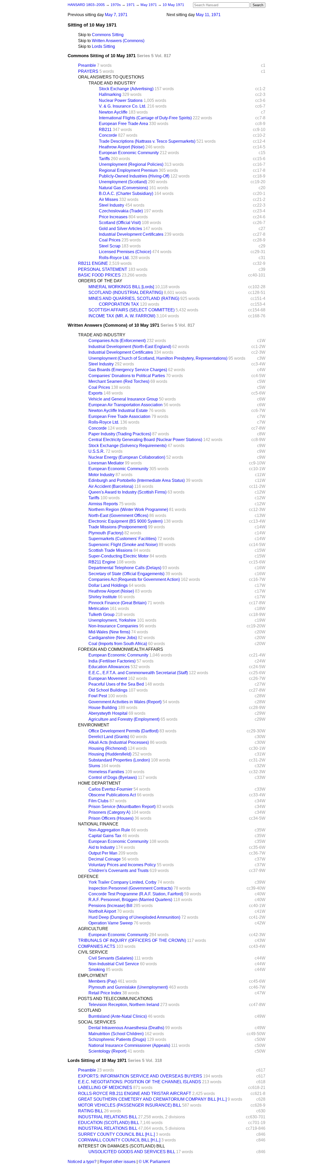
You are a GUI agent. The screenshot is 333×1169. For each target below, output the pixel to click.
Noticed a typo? (82, 1161)
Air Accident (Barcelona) (110, 486)
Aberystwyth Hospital (107, 713)
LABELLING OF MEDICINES (105, 1087)
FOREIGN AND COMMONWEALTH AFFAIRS (120, 649)
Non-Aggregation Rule (109, 830)
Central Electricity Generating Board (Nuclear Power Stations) (145, 439)
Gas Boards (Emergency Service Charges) (127, 369)
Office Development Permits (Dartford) (123, 731)
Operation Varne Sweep (110, 923)
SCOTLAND (89, 1010)
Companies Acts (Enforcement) (117, 340)
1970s (116, 5)
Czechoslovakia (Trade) (121, 211)
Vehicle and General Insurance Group (123, 399)
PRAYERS (88, 71)
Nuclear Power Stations (121, 100)
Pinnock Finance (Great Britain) (117, 603)
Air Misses (108, 199)
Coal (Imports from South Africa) (117, 643)
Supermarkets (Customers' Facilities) (122, 538)
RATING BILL (90, 1111)
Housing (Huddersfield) (109, 754)
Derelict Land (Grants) (108, 736)
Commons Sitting (108, 34)
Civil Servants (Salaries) (110, 958)
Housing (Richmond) (107, 748)
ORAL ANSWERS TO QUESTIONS (111, 77)
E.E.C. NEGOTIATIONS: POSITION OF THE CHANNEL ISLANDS (139, 1082)
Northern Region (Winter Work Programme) (128, 509)
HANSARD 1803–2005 (86, 5)
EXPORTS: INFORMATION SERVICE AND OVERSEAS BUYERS (140, 1076)
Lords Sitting (103, 46)
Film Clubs (98, 801)
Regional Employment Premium (128, 170)
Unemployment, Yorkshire (112, 620)
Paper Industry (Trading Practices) (119, 434)
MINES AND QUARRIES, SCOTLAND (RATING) (133, 298)
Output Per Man (102, 853)
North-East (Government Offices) (118, 515)
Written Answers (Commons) (118, 40)
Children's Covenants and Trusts (118, 870)
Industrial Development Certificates (131, 234)
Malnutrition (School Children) (116, 1034)
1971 (131, 5)
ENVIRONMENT (93, 725)
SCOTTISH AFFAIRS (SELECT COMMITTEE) (131, 310)
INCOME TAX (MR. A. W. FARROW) (121, 316)
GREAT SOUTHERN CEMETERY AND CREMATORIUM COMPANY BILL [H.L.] (152, 1099)
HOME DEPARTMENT (99, 783)
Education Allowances (109, 667)
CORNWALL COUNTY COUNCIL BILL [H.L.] (119, 1140)
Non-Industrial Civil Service (113, 964)
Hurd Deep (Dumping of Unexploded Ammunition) (134, 917)
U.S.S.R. (96, 451)
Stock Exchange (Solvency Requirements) (127, 445)
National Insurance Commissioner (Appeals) (129, 1045)
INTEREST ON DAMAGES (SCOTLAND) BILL (121, 1146)
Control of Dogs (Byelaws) (112, 777)
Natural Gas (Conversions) (123, 188)
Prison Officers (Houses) (110, 818)
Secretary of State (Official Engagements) (126, 574)
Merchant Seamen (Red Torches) (118, 381)
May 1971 (149, 5)
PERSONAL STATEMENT (102, 269)
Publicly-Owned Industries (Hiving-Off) (134, 176)
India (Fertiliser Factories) (112, 661)
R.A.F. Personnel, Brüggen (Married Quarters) (130, 899)
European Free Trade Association (119, 416)
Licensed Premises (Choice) (125, 251)
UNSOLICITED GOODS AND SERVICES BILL (131, 1152)
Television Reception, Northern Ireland (123, 1004)
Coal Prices (109, 240)
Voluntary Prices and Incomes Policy (122, 865)
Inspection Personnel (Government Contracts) (130, 888)
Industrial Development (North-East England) (129, 346)
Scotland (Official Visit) (120, 222)
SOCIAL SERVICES (97, 1022)
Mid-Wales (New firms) (109, 632)
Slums (94, 766)
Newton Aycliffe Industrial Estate (118, 410)
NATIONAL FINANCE (98, 824)
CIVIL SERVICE (93, 952)
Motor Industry (101, 474)
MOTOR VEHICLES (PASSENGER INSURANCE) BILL (129, 1105)
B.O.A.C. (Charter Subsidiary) (126, 193)
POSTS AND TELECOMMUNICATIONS (115, 998)
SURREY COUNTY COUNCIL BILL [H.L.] (116, 1134)
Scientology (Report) (107, 1051)
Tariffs (104, 158)
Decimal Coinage (104, 859)
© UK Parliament (154, 1161)
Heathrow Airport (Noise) (121, 147)
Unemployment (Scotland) (123, 182)
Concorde (108, 135)
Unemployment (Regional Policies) (131, 164)
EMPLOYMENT (92, 975)
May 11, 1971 (208, 14)
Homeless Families (106, 772)
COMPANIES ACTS (96, 946)
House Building (102, 707)
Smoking (96, 969)
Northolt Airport (102, 911)
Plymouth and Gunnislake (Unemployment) (128, 987)
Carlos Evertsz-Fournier (110, 789)
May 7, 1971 (116, 14)
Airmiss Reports (103, 504)
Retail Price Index (104, 993)
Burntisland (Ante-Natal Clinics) (117, 1016)
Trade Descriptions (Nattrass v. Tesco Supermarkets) (147, 141)
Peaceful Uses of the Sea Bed (116, 684)
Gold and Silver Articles (120, 228)
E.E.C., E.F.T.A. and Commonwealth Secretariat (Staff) (138, 673)
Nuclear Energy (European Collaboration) (126, 457)
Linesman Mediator (106, 463)
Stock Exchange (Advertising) (126, 89)
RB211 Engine (102, 562)
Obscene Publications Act (112, 795)
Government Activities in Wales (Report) (125, 702)
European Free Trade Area (123, 123)
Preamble (87, 65)
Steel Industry (111, 205)
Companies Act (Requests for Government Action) (134, 579)
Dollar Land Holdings (108, 585)
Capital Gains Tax (104, 835)
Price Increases (113, 217)
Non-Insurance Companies (113, 626)
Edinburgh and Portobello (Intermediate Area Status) (136, 480)
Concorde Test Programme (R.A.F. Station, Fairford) (135, 894)
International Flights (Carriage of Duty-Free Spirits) (145, 118)
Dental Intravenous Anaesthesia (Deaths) (126, 1028)
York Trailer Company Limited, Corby (122, 882)
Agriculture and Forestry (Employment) (123, 719)
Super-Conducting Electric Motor (118, 556)
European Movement (107, 678)
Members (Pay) (102, 981)
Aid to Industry (101, 847)
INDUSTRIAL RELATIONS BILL (107, 1117)
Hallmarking (110, 94)
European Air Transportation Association (125, 405)
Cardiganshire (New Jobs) (112, 637)
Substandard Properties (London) (119, 760)
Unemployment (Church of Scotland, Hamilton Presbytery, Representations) (157, 358)
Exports (95, 393)
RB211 (105, 129)
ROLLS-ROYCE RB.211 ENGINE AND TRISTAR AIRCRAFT (134, 1093)
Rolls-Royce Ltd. (114, 257)
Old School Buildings (107, 690)
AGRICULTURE (93, 929)
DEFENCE (88, 876)
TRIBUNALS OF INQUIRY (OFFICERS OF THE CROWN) (132, 940)
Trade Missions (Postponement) (117, 527)
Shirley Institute (102, 597)
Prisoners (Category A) (109, 812)
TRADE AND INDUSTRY (112, 83)
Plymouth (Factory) (105, 533)
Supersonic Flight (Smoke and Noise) (123, 544)
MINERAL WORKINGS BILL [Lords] (121, 287)
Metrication (98, 608)
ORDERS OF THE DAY (100, 281)
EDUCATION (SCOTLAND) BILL (108, 1122)
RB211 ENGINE (93, 263)
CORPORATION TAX (119, 304)
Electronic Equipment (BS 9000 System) (125, 521)
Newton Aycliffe (113, 112)
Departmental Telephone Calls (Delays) (124, 568)
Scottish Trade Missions (110, 550)
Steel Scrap (109, 246)
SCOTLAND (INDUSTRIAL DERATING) (125, 292)
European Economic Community (129, 152)
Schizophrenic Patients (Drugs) (117, 1039)
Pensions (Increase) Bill (110, 905)
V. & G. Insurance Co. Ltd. (122, 106)
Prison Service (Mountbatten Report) (122, 806)
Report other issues (118, 1161)
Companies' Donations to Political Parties (126, 375)
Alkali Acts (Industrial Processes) (118, 742)
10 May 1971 (173, 5)
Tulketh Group (101, 614)
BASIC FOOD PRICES (99, 275)
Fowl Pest (97, 696)
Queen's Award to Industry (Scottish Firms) (127, 492)
